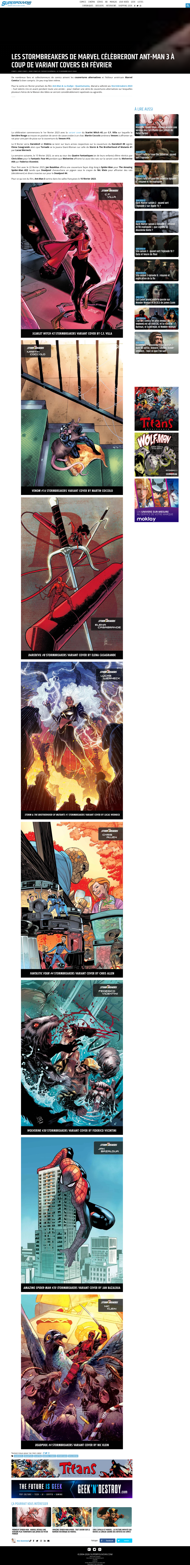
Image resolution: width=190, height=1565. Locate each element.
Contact (95, 1561)
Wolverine (73, 1456)
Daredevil (18, 1456)
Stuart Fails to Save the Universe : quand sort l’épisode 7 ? (156, 156)
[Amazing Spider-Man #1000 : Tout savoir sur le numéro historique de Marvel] (71, 1517)
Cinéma (91, 2)
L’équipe (95, 1559)
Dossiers (100, 5)
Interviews (111, 5)
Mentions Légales (95, 1556)
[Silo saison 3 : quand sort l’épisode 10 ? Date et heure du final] (157, 246)
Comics (83, 2)
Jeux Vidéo (124, 2)
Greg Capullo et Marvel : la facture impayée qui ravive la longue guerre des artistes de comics (112, 1530)
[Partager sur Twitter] (124, 1540)
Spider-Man (62, 1456)
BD (106, 2)
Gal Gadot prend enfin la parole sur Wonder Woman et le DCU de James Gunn (155, 301)
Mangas (113, 2)
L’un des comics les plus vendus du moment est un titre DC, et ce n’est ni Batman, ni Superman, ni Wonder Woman (156, 324)
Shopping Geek (125, 5)
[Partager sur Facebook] (107, 1540)
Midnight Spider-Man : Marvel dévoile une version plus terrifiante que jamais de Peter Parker (30, 1531)
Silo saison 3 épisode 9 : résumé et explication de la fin (153, 277)
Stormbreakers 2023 (121, 86)
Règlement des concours (95, 1564)
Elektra (38, 1456)
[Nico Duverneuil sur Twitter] (37, 1540)
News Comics (22, 71)
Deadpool (29, 1456)
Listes (140, 2)
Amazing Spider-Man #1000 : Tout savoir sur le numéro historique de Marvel (71, 1530)
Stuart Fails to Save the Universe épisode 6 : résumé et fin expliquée (156, 180)
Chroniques (87, 5)
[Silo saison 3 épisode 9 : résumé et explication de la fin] (157, 270)
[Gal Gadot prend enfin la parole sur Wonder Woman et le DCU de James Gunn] (157, 294)
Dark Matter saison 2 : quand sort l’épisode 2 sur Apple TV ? (152, 204)
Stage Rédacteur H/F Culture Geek (95, 1562)
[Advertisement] (71, 112)
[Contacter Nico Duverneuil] (48, 1540)
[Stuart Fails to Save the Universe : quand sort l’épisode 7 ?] (157, 149)
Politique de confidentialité (95, 1558)
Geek (133, 2)
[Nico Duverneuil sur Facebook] (33, 1540)
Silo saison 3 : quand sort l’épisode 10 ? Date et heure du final (155, 252)
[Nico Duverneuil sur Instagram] (41, 1540)
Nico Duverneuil (50, 71)
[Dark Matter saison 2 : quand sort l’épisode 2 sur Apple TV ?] (157, 198)
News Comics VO (34, 71)
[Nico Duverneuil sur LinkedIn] (44, 1540)
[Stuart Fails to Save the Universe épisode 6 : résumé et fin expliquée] (157, 173)
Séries (100, 2)
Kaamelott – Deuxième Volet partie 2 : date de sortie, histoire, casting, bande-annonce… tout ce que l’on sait (155, 348)
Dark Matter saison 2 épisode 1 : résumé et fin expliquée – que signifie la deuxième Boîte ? (155, 227)
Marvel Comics (49, 1456)
